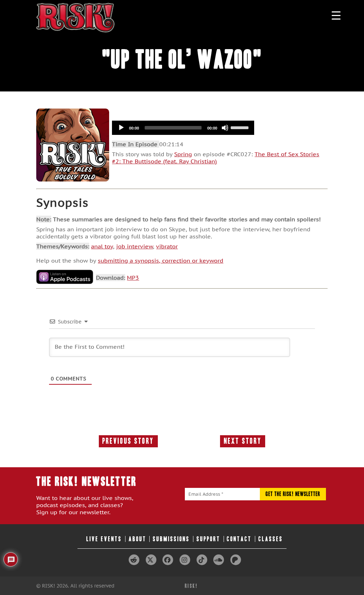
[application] (183, 128)
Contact (239, 539)
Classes (270, 539)
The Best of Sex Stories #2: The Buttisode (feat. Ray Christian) (215, 158)
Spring (183, 154)
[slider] (241, 127)
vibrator (167, 246)
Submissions (171, 539)
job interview (134, 246)
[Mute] (225, 127)
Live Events (104, 539)
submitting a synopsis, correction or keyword (160, 260)
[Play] (121, 127)
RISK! (191, 586)
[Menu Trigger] (336, 15)
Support (208, 539)
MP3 (133, 277)
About (137, 539)
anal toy (102, 246)
